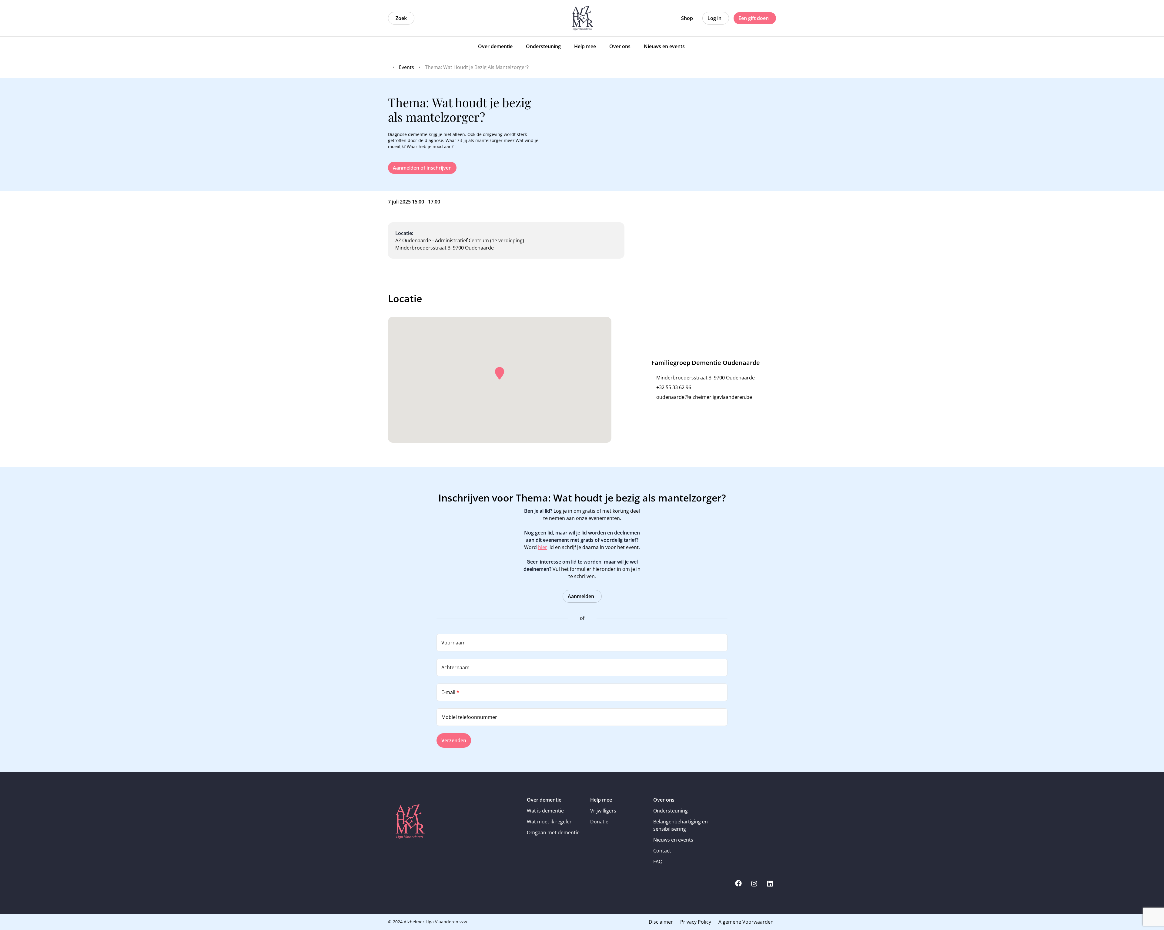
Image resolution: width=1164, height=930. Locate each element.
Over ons (663, 799)
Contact (662, 850)
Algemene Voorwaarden (746, 921)
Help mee (601, 799)
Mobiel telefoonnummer (469, 717)
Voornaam (453, 642)
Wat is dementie (545, 810)
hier (542, 547)
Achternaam (455, 667)
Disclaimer (661, 921)
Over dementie (544, 799)
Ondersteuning (670, 810)
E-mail (450, 692)
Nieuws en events (673, 839)
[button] (499, 373)
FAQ (657, 861)
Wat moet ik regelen (550, 821)
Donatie (599, 821)
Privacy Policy (695, 921)
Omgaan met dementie (553, 832)
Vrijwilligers (603, 810)
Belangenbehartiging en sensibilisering (680, 825)
